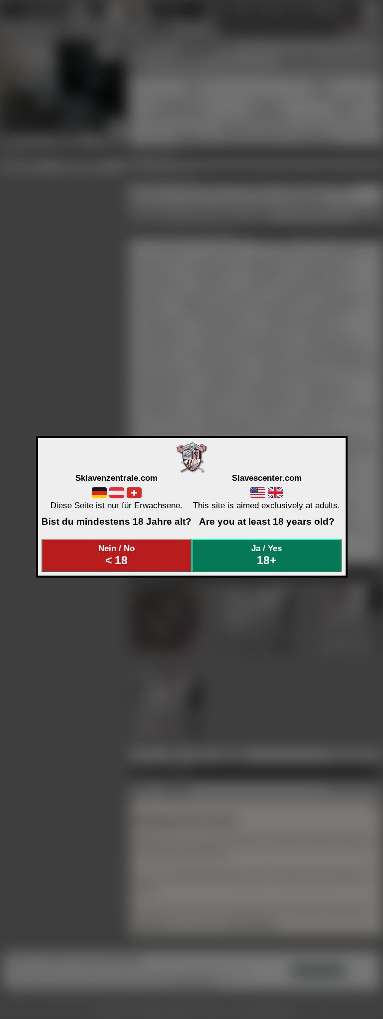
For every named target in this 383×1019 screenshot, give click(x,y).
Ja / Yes (266, 555)
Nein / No (116, 555)
